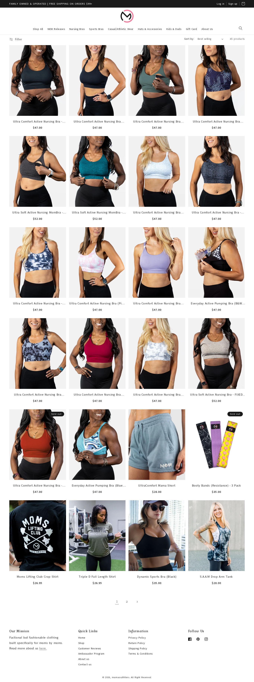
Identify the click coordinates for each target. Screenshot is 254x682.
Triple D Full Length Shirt (97, 577)
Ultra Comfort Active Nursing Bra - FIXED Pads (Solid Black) (37, 122)
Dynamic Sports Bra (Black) (156, 577)
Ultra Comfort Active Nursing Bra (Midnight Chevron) (216, 122)
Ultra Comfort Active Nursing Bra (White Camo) (156, 395)
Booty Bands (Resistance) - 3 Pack (216, 486)
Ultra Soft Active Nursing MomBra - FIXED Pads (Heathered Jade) (97, 213)
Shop (81, 643)
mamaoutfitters (120, 677)
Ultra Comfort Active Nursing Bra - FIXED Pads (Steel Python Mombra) (216, 213)
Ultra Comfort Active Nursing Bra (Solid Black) (97, 122)
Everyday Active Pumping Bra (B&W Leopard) (216, 303)
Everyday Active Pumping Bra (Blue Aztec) (97, 486)
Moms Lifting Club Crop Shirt (38, 577)
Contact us (84, 664)
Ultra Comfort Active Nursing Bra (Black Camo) (37, 395)
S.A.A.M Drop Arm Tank (216, 577)
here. (42, 648)
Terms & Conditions (140, 653)
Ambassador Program (91, 653)
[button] (241, 28)
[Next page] (137, 602)
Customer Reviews (89, 648)
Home (81, 637)
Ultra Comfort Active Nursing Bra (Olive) (156, 122)
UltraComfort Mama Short (156, 486)
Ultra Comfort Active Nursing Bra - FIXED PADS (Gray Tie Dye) (37, 303)
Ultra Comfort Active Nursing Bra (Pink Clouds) (97, 303)
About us (83, 659)
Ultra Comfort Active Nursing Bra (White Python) (156, 213)
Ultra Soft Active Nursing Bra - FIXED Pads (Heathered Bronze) (216, 395)
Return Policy (136, 643)
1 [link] (117, 602)
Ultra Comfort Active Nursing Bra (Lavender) (156, 303)
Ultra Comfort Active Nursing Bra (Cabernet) (97, 395)
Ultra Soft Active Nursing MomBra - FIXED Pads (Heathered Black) (37, 213)
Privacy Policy (137, 637)
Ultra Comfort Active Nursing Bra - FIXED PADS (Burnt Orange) (37, 486)
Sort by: (189, 39)
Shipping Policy (137, 648)
